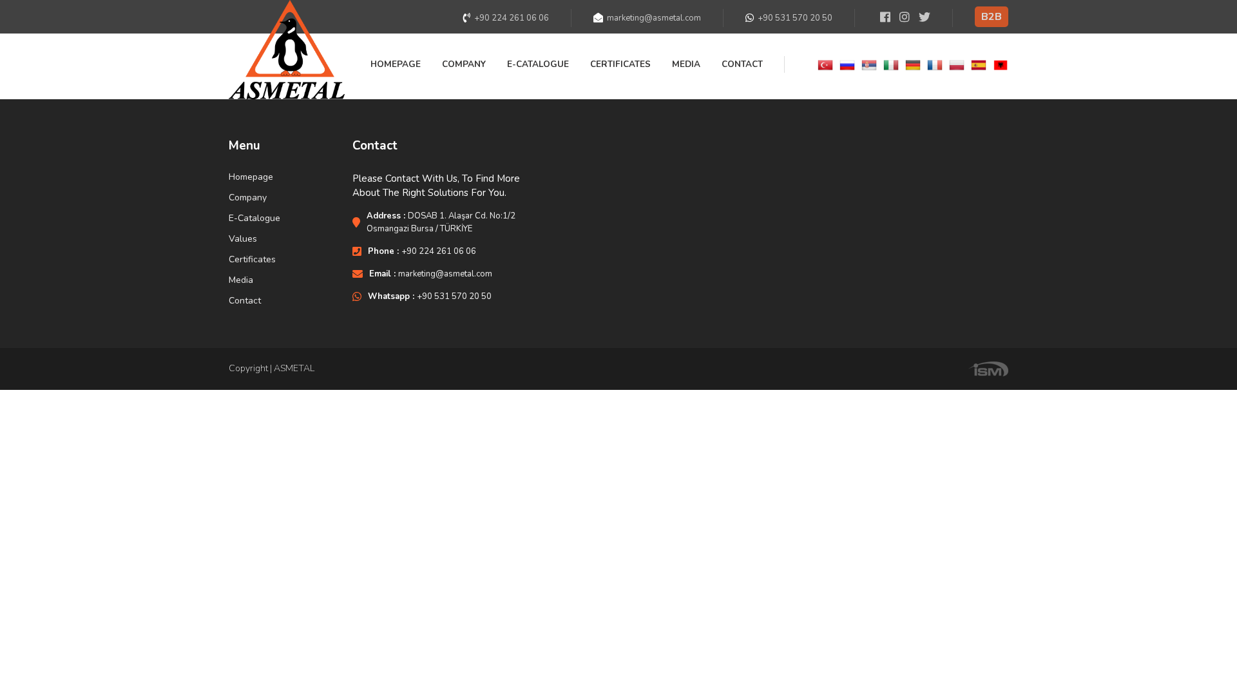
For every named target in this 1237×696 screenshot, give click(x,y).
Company (248, 198)
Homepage (251, 177)
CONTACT (742, 64)
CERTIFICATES (620, 64)
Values (243, 239)
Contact (245, 301)
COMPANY (464, 64)
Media (241, 280)
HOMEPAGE (395, 64)
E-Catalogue (254, 218)
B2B (991, 17)
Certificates (252, 260)
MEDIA (686, 64)
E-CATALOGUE (538, 64)
